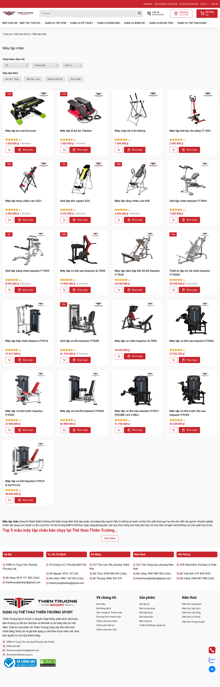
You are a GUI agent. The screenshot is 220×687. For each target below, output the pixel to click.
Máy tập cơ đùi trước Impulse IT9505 (24, 412)
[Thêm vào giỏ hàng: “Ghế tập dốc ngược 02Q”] (64, 220)
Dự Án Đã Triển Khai (189, 4)
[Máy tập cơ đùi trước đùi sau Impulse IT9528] (192, 389)
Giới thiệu (147, 4)
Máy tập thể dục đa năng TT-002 (189, 130)
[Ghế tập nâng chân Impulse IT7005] (28, 249)
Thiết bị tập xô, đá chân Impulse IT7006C (189, 272)
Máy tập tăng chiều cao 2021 (23, 200)
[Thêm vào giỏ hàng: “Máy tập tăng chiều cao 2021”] (9, 220)
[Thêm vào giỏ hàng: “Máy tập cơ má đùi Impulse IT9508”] (64, 430)
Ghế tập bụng (146, 612)
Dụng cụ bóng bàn (108, 23)
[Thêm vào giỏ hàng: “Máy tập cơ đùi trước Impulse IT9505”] (9, 430)
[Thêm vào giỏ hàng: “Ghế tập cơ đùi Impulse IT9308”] (64, 360)
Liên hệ (214, 4)
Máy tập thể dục (30, 23)
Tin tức (203, 4)
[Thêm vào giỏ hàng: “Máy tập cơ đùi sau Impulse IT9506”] (173, 360)
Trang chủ (8, 34)
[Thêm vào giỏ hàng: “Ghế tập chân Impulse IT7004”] (173, 220)
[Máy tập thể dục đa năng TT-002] (192, 109)
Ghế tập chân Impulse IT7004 (188, 200)
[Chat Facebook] (209, 669)
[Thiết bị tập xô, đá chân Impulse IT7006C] (192, 249)
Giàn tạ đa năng (147, 608)
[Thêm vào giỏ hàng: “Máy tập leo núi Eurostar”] (9, 150)
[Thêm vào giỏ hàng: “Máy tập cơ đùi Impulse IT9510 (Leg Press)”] (9, 500)
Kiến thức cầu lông (191, 612)
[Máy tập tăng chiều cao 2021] (28, 179)
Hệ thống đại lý (103, 608)
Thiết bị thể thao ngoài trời (152, 625)
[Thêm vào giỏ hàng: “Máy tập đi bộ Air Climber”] (64, 150)
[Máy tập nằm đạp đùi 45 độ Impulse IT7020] (137, 249)
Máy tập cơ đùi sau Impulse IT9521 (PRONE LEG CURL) (137, 412)
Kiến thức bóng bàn (191, 604)
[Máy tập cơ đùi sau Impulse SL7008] (82, 249)
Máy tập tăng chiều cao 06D (132, 200)
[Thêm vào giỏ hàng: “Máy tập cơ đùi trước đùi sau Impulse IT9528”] (173, 430)
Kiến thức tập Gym (191, 608)
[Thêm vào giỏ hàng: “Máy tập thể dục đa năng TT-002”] (173, 150)
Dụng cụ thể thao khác (192, 23)
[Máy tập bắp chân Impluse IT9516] (28, 319)
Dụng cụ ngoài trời (161, 23)
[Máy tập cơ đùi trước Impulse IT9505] (28, 389)
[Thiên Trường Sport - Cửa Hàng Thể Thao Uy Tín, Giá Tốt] (18, 13)
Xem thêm (110, 538)
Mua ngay (28, 149)
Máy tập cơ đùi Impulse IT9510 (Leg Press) (24, 483)
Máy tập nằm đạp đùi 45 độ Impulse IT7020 (137, 272)
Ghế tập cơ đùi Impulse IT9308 (79, 340)
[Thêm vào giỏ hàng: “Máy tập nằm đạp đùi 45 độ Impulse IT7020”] (119, 290)
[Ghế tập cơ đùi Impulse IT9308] (82, 319)
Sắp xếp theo (10, 73)
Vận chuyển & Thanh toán (166, 4)
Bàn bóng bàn (146, 616)
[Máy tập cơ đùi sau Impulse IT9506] (192, 319)
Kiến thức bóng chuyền (193, 621)
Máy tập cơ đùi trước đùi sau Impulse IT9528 (187, 412)
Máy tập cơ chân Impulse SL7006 (136, 340)
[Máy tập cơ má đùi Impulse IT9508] (82, 389)
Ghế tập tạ (144, 604)
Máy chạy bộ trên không (130, 130)
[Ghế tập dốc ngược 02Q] (82, 179)
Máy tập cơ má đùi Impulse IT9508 (82, 411)
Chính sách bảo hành (106, 621)
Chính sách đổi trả (105, 625)
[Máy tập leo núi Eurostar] (28, 109)
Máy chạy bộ (10, 23)
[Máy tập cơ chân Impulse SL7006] (137, 319)
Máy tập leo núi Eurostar (20, 130)
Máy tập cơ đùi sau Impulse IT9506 (191, 340)
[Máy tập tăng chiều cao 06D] (137, 179)
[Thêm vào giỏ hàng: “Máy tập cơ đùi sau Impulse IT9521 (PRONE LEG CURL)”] (119, 430)
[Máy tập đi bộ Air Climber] (82, 109)
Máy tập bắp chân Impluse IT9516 (26, 340)
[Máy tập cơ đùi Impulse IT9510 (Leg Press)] (28, 459)
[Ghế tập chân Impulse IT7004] (192, 179)
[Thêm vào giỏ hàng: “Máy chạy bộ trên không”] (119, 150)
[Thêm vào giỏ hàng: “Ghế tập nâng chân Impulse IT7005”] (9, 290)
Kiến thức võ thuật (191, 616)
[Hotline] (209, 650)
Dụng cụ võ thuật (81, 23)
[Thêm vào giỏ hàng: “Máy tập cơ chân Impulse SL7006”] (119, 356)
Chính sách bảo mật (106, 629)
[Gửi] (139, 13)
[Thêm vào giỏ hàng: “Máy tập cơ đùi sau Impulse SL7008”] (64, 290)
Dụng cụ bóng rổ (134, 23)
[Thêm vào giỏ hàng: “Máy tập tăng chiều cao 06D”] (119, 220)
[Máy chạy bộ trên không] (137, 109)
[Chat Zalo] (209, 659)
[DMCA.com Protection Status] (48, 663)
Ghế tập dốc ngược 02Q (75, 200)
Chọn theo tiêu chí (13, 59)
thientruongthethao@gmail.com (22, 650)
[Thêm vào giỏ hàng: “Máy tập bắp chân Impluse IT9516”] (9, 360)
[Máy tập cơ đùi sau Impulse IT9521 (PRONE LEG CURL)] (137, 389)
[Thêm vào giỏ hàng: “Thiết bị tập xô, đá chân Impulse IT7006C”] (173, 290)
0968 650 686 (13, 646)
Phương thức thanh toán (108, 616)
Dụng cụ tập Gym (55, 23)
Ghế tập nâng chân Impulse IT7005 (27, 270)
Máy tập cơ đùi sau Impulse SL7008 (82, 270)
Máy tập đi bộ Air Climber (76, 130)
